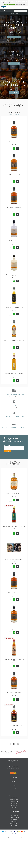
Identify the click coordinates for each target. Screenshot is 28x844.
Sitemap (14, 807)
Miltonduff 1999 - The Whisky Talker (14, 307)
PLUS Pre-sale (14, 37)
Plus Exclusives (14, 815)
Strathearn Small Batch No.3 (14, 493)
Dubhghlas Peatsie (14, 240)
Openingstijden (14, 788)
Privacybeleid (14, 797)
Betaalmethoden (14, 799)
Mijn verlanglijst (14, 823)
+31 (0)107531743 (14, 766)
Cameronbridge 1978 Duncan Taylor (14, 373)
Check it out (14, 63)
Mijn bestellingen (14, 819)
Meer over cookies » (20, 4)
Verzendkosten (14, 801)
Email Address (7, 445)
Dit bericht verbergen (9, 4)
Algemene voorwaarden (14, 795)
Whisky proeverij (14, 781)
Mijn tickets (14, 821)
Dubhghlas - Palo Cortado (14, 207)
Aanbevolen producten (14, 112)
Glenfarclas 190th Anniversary (14, 725)
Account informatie (14, 817)
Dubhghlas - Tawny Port (14, 141)
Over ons (14, 791)
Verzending (14, 803)
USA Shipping (14, 805)
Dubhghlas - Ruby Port (14, 174)
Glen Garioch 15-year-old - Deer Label (14, 340)
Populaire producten (14, 114)
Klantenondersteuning (14, 793)
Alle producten (14, 825)
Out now (14, 92)
